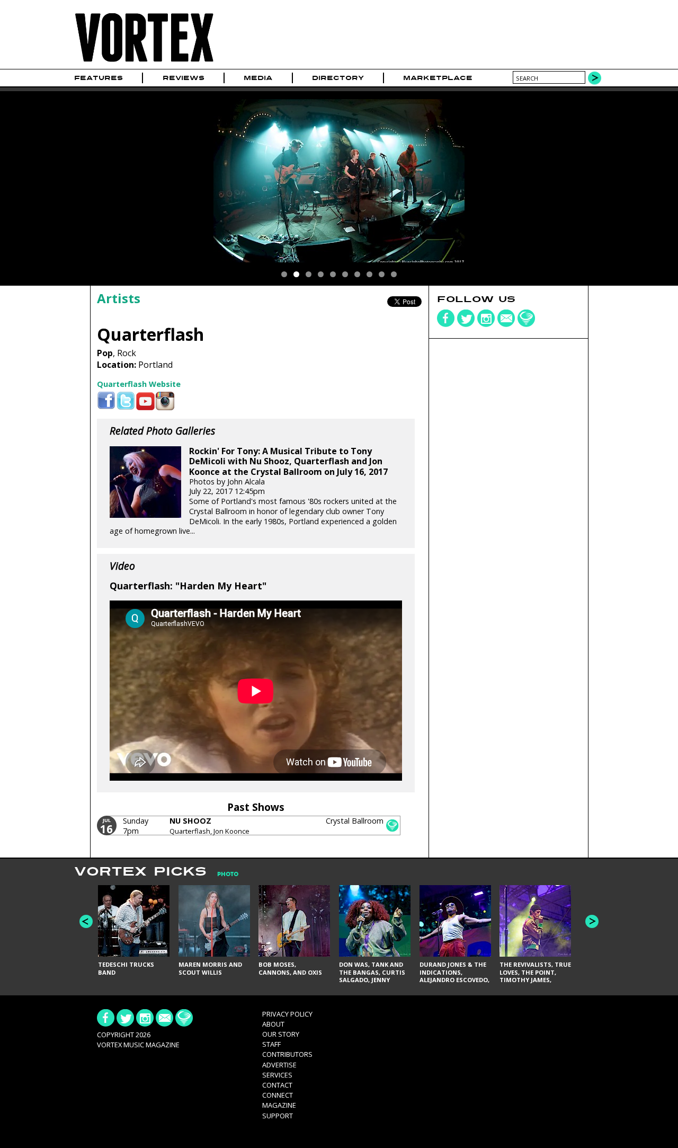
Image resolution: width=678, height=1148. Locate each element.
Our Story (280, 1034)
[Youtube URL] (145, 401)
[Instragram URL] (165, 401)
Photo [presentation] (227, 874)
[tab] (222, 874)
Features (98, 78)
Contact (277, 1085)
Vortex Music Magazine (138, 1044)
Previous (86, 921)
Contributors (287, 1054)
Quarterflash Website (139, 384)
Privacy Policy (287, 1014)
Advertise (279, 1065)
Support (277, 1115)
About (273, 1024)
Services (277, 1075)
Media (258, 78)
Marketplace (437, 78)
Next (592, 921)
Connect (277, 1095)
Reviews (183, 78)
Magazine (279, 1105)
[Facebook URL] (106, 401)
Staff (271, 1044)
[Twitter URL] (126, 401)
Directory (338, 78)
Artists (118, 298)
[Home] (144, 62)
